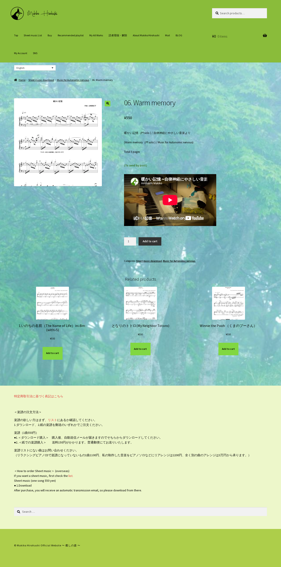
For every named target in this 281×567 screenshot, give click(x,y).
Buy (50, 35)
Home (22, 80)
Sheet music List (33, 35)
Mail (167, 35)
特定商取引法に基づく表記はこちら (38, 396)
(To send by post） (136, 165)
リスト (52, 420)
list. (70, 476)
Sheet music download (41, 80)
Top (16, 35)
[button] (107, 103)
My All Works (96, 35)
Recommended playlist (71, 35)
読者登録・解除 (118, 35)
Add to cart (150, 241)
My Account (20, 53)
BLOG (179, 35)
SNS (35, 53)
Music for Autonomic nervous (73, 80)
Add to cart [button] (52, 353)
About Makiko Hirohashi (146, 35)
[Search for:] (140, 512)
